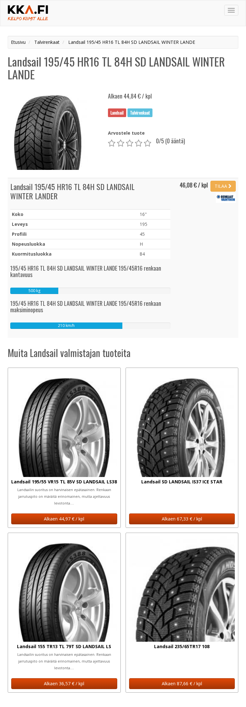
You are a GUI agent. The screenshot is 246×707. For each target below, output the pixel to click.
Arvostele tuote (126, 133)
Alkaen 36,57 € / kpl (64, 683)
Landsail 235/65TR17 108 (181, 646)
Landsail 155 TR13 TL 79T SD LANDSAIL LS (64, 646)
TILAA (221, 186)
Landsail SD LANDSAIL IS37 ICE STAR (181, 482)
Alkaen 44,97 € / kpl (64, 519)
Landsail (117, 112)
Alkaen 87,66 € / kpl (182, 683)
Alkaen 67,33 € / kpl (182, 519)
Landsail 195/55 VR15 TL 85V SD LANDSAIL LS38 (64, 482)
